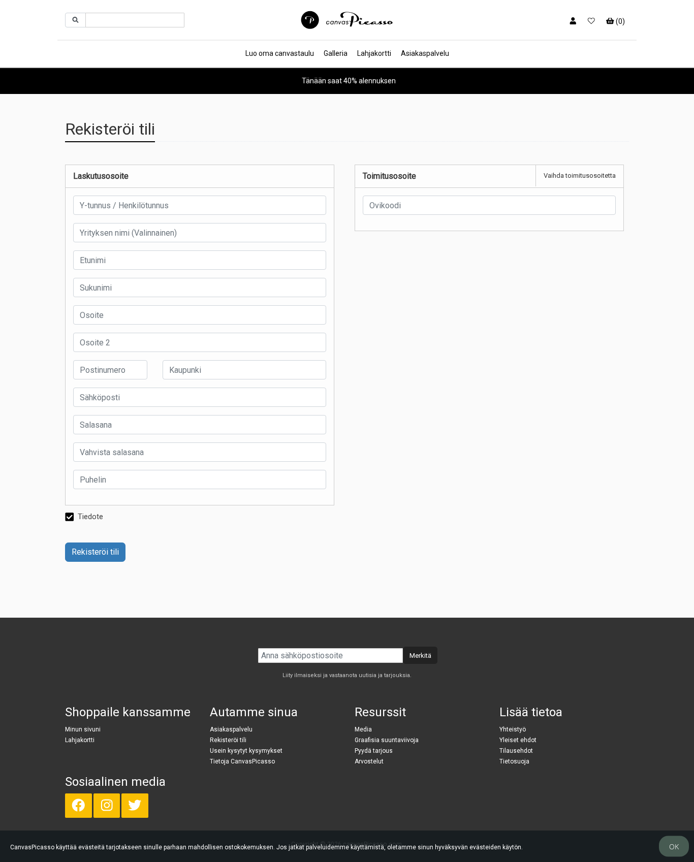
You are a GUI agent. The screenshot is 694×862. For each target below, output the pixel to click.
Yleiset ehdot (518, 740)
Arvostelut (369, 761)
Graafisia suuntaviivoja (387, 740)
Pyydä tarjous (374, 750)
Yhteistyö (512, 729)
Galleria (336, 53)
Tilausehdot (516, 750)
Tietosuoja (514, 761)
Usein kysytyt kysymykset (246, 750)
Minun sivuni (83, 729)
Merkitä (420, 655)
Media (363, 729)
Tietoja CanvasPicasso (242, 761)
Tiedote (90, 516)
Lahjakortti (374, 53)
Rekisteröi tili (95, 552)
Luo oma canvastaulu (279, 53)
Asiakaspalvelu (425, 53)
